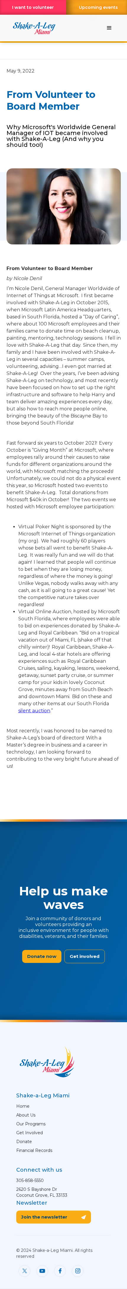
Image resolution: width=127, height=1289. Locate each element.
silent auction (34, 710)
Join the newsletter (44, 1217)
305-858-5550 (30, 1180)
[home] (32, 28)
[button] (109, 28)
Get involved (85, 956)
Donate (24, 1141)
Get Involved (29, 1132)
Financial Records (34, 1150)
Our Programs (30, 1124)
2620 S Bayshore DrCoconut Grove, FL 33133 (41, 1192)
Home (23, 1106)
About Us (25, 1115)
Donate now (41, 956)
